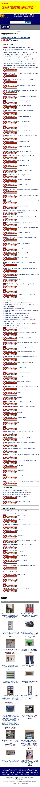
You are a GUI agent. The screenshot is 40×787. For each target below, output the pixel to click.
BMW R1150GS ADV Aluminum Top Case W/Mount (19, 437)
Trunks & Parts (7, 300)
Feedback (13, 778)
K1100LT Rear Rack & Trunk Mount (15, 535)
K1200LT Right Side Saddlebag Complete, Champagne (17, 63)
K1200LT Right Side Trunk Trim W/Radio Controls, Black (17, 324)
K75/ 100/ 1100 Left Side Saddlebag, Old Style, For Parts (20, 85)
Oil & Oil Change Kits (19, 770)
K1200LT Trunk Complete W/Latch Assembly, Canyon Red (18, 319)
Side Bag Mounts (7, 487)
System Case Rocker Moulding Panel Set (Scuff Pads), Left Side (22, 274)
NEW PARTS (6, 769)
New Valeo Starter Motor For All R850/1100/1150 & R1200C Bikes (29, 650)
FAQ (18, 778)
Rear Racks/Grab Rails (9, 508)
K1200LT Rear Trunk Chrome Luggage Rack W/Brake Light (21, 460)
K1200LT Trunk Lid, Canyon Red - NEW (13, 315)
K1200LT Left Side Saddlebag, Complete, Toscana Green (17, 61)
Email (20, 19)
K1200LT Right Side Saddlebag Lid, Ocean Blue (18, 179)
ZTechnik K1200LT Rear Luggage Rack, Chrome (18, 337)
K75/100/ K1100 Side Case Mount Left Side (17, 496)
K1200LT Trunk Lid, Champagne (11, 308)
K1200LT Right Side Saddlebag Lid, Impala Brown (19, 170)
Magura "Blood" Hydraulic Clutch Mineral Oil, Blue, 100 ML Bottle (29, 696)
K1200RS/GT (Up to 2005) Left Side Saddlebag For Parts (20, 243)
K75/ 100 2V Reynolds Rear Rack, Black (16, 555)
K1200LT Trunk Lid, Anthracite (13, 392)
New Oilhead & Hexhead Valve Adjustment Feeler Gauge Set (10, 682)
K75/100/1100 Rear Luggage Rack (12, 321)
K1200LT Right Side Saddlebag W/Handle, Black (18, 116)
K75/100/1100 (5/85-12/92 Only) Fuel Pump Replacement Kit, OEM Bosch (10, 742)
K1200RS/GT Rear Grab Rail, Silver (15, 519)
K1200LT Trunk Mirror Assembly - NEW (16, 417)
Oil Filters (31, 769)
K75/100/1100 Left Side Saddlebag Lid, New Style (19, 130)
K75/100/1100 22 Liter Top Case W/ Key (16, 470)
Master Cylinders (14, 769)
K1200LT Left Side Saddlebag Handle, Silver (17, 206)
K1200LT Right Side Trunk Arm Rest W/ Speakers (18, 381)
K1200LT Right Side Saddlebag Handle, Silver (15, 55)
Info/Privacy (15, 19)
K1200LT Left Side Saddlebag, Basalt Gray (14, 57)
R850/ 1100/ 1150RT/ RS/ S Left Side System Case (19, 223)
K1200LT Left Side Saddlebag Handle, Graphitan (18, 151)
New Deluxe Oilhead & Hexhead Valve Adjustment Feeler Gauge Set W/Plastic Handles (29, 615)
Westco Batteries (9, 770)
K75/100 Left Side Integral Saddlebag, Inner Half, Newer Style (21, 96)
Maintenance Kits (23, 769)
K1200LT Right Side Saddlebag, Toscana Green (18, 248)
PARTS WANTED (34, 774)
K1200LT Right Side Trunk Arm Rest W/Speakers (15, 317)
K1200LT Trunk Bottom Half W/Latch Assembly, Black (19, 362)
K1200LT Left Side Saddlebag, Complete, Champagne (17, 65)
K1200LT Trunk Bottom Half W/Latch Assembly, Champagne (21, 332)
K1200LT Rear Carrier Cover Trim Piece (13, 511)
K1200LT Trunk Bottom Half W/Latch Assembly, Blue (19, 402)
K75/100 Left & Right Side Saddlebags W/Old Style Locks (17, 53)
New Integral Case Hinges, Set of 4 (17, 47)
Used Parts (7, 31)
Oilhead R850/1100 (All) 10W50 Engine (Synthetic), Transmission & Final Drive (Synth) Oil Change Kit (29, 762)
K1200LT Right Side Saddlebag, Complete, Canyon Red (17, 59)
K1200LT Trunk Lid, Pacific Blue (14, 397)
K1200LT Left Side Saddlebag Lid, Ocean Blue (18, 175)
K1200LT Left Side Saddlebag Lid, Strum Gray (18, 121)
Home (9, 19)
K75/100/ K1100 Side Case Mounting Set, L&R (15, 492)
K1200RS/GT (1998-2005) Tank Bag (15, 574)
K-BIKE (13, 31)
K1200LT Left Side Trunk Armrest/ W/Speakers (15, 313)
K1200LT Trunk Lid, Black (9, 326)
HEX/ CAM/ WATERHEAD (22, 772)
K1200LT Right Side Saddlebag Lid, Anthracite (18, 232)
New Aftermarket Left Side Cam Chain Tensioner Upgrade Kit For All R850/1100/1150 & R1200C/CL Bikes (10, 633)
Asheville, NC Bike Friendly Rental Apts (19, 774)
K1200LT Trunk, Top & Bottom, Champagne (17, 377)
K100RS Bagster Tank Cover (13, 584)
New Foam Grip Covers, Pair (29, 665)
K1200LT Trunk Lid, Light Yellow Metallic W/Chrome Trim (20, 351)
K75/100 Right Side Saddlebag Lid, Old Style (17, 141)
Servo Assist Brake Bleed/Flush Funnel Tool (10, 650)
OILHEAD (12, 772)
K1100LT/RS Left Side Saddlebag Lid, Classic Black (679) (20, 294)
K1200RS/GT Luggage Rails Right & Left (13, 490)
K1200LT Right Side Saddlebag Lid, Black (17, 126)
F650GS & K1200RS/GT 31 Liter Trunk (16, 367)
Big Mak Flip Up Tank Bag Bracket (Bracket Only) (18, 588)
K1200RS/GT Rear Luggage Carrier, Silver (17, 515)
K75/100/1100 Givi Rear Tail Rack (14, 530)
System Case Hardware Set (13, 279)
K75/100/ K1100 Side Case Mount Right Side (14, 494)
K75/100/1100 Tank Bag (12, 579)
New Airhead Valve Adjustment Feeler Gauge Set (29, 682)
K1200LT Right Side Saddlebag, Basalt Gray (17, 165)
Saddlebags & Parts (8, 44)
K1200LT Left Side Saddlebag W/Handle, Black (18, 252)
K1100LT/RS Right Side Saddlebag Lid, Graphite (18, 105)
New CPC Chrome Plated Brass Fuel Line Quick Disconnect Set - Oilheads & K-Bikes (10, 667)
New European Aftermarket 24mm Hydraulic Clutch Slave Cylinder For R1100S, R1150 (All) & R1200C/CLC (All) (10, 615)
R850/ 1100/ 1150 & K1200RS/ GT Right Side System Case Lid (22, 195)
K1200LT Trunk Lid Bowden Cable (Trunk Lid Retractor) (20, 427)
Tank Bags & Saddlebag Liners (11, 572)
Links (7, 778)
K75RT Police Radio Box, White (14, 412)
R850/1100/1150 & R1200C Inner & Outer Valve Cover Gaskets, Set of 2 (10, 762)
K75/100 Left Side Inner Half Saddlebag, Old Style (19, 101)
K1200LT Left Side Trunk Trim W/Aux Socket (17, 372)
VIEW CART (29, 19)
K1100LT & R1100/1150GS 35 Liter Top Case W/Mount (20, 347)
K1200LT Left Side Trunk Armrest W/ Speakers (18, 328)
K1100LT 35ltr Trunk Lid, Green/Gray (15, 465)
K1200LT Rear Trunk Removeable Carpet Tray (15, 302)
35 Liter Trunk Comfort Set (13, 422)
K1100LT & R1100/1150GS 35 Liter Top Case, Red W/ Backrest (22, 342)
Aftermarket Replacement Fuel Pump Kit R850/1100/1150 (29, 716)
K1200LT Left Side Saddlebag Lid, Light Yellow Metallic (20, 156)
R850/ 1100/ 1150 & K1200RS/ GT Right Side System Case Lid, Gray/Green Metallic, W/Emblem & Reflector (20, 211)
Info (25, 778)
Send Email (31, 778)
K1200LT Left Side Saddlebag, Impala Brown (17, 160)
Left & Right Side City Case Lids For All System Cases (19, 290)
